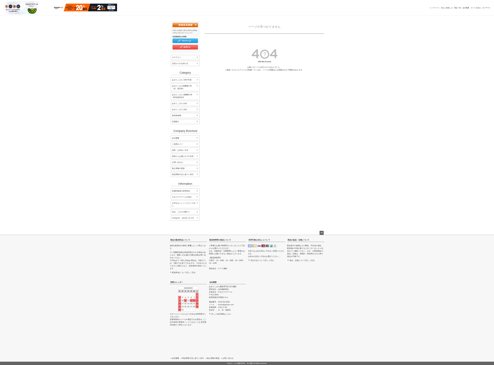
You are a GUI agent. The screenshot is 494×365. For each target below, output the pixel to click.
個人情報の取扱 (178, 168)
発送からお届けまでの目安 (183, 156)
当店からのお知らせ (180, 63)
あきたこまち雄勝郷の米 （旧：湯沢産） (183, 87)
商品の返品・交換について (298, 240)
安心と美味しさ (447, 8)
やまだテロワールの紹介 (182, 197)
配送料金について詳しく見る (184, 272)
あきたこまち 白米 (179, 103)
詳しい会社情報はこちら (221, 314)
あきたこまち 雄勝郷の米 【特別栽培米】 (183, 96)
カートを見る (476, 8)
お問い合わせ (177, 162)
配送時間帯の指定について (220, 240)
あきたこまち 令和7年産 (182, 80)
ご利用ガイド (177, 144)
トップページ (434, 8)
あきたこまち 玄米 (179, 109)
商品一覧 (457, 8)
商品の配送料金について (180, 240)
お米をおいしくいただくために (183, 204)
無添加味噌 (176, 115)
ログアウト (486, 8)
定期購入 (175, 122)
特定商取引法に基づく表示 (183, 174)
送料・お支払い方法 (180, 150)
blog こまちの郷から (181, 212)
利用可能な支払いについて (259, 240)
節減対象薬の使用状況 (181, 191)
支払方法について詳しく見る (262, 260)
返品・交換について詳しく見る (302, 260)
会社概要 (465, 8)
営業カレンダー (176, 282)
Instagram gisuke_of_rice (183, 218)
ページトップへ (322, 233)
